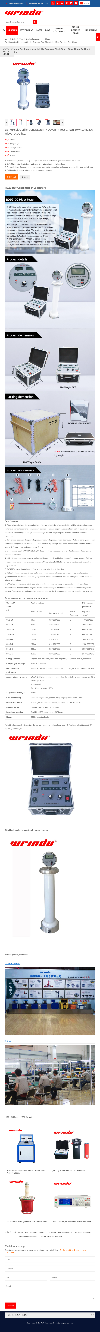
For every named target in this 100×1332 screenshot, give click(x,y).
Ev (4, 30)
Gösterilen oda (12, 963)
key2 (7, 143)
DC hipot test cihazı (83, 1232)
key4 (7, 151)
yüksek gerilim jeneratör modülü (31, 1232)
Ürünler (12, 30)
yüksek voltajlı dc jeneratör (51, 1236)
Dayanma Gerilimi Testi (27, 1236)
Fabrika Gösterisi (59, 30)
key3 (7, 147)
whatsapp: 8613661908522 (39, 3)
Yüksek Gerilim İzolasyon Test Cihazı (34, 39)
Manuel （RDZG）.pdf (21, 1117)
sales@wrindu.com (16, 3)
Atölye (8, 1041)
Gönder (11, 1305)
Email (11, 176)
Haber (39, 30)
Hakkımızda (91, 30)
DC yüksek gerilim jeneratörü (60, 1232)
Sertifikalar (26, 30)
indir (24, 177)
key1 (7, 139)
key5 (7, 155)
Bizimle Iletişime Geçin (75, 30)
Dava (47, 30)
